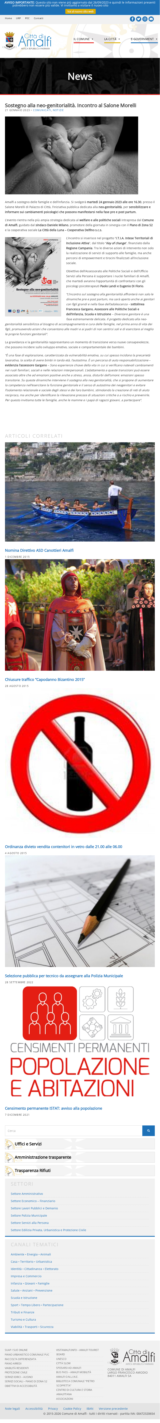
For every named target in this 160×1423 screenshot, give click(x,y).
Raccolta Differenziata (20, 1359)
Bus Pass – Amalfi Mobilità (73, 1372)
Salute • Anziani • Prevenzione (31, 1290)
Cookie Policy (72, 1409)
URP (18, 18)
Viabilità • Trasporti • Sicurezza (32, 1327)
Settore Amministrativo (27, 1194)
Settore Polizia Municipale (29, 1215)
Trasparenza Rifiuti (33, 1170)
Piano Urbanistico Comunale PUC (27, 1354)
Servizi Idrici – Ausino (19, 1377)
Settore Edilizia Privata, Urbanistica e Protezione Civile (48, 1230)
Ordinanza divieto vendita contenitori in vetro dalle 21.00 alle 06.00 (63, 846)
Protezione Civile (16, 1372)
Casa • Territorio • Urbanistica (31, 1262)
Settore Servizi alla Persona (30, 1223)
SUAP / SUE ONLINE (16, 1350)
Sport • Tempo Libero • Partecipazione (37, 1305)
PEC (27, 18)
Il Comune (82, 39)
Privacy (53, 1409)
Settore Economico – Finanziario (33, 1201)
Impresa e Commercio (26, 1276)
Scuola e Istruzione (24, 1298)
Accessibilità (34, 1409)
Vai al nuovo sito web (80, 11)
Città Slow (63, 1363)
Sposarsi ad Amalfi (68, 1368)
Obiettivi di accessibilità (21, 1386)
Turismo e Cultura (23, 1319)
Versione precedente (113, 1409)
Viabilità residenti (17, 1368)
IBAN (90, 1409)
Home (8, 18)
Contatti (38, 18)
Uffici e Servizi (28, 1144)
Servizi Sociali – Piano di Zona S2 (26, 1381)
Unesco (61, 1359)
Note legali (12, 1409)
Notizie (58, 110)
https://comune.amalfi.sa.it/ (128, 5)
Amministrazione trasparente (43, 1157)
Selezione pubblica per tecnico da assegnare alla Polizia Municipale (64, 975)
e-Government (142, 39)
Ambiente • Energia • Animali (31, 1254)
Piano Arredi (13, 1363)
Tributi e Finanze (22, 1312)
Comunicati (42, 110)
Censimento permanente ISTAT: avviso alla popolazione (53, 1108)
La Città (110, 39)
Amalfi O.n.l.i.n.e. (67, 1377)
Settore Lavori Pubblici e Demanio (34, 1208)
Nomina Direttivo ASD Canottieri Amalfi (39, 550)
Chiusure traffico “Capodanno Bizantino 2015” (45, 679)
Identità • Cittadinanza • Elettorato (34, 1269)
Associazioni (64, 1399)
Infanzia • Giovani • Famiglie (30, 1283)
